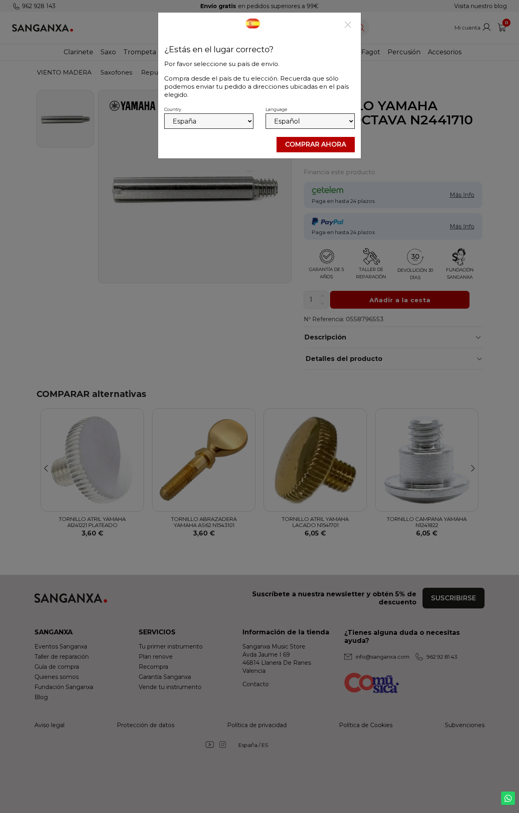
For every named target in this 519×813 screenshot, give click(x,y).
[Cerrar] (348, 25)
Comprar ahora (315, 144)
